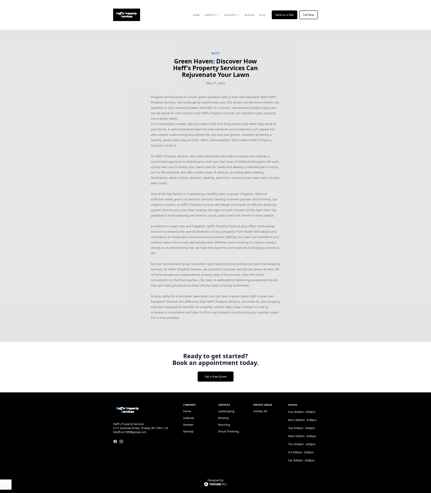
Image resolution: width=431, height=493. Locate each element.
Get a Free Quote (215, 376)
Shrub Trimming (228, 431)
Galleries (188, 418)
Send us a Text (284, 15)
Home (196, 15)
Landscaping (226, 411)
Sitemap (188, 431)
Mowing (223, 418)
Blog (262, 15)
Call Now (308, 15)
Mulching (224, 425)
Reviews (250, 15)
